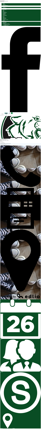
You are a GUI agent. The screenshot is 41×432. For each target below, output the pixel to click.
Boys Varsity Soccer (5, 12)
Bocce (3, 11)
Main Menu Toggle (2, 1)
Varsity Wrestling (4, 18)
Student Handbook (5, 22)
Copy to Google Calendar (2, 143)
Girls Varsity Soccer (5, 15)
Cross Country (4, 13)
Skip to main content (2, 0)
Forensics (4, 14)
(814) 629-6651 (3, 187)
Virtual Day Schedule (6, 25)
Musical (3, 20)
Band (3, 10)
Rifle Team (4, 16)
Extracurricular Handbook (5, 19)
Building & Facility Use (5, 5)
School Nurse (4, 4)
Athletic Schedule (4, 9)
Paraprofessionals (4, 7)
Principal (4, 3)
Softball (3, 17)
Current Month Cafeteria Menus (6, 23)
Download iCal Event (8, 143)
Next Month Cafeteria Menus (7, 24)
